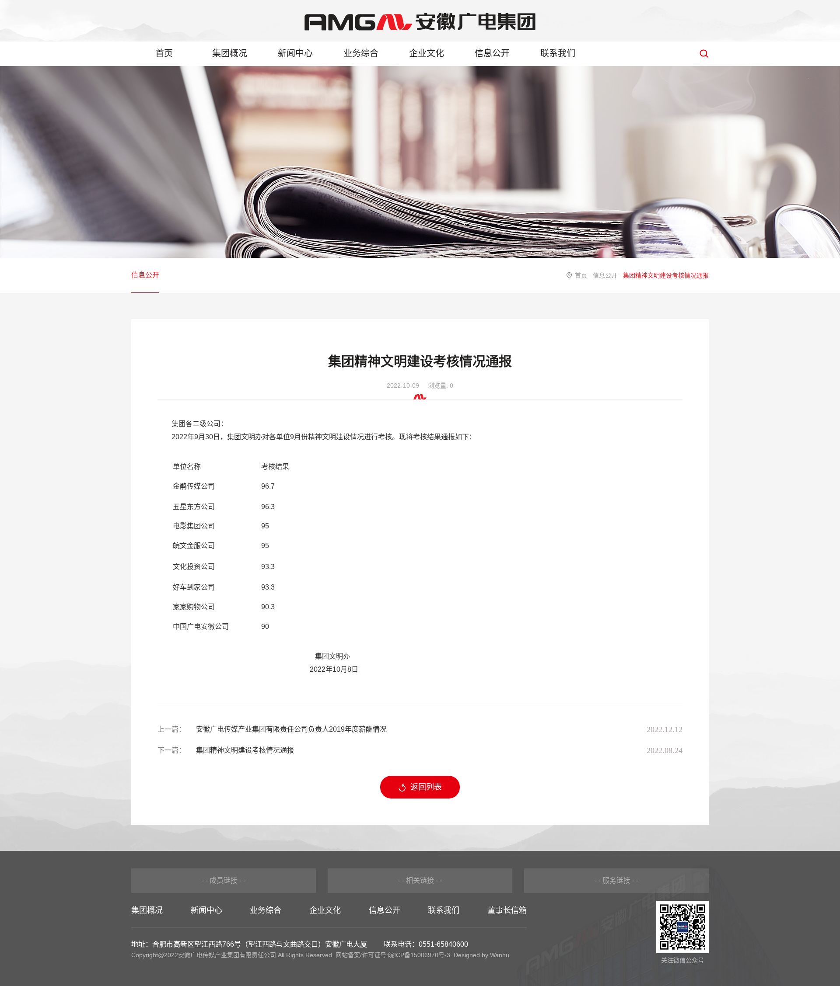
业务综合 (360, 53)
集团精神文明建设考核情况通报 (245, 750)
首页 (164, 53)
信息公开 (492, 53)
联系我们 (557, 53)
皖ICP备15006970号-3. (420, 954)
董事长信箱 (507, 910)
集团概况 (229, 53)
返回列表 (426, 787)
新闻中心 (295, 53)
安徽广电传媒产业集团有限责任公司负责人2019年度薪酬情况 (291, 729)
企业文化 (426, 53)
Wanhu (499, 954)
